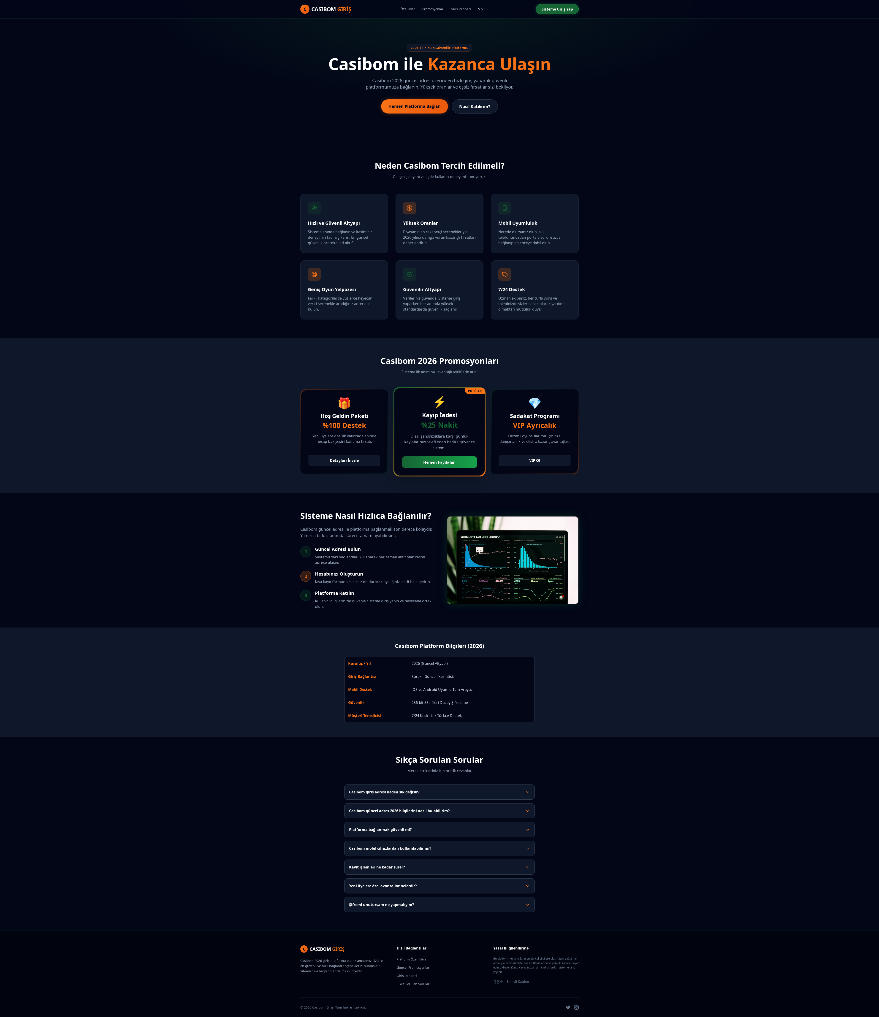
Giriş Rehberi (461, 9)
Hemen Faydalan (439, 462)
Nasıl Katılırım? (474, 106)
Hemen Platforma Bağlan (414, 106)
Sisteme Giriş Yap (557, 9)
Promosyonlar (432, 9)
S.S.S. (482, 9)
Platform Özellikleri (411, 959)
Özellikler (408, 9)
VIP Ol (534, 460)
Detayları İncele (344, 460)
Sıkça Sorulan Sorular (413, 984)
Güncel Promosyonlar (413, 967)
